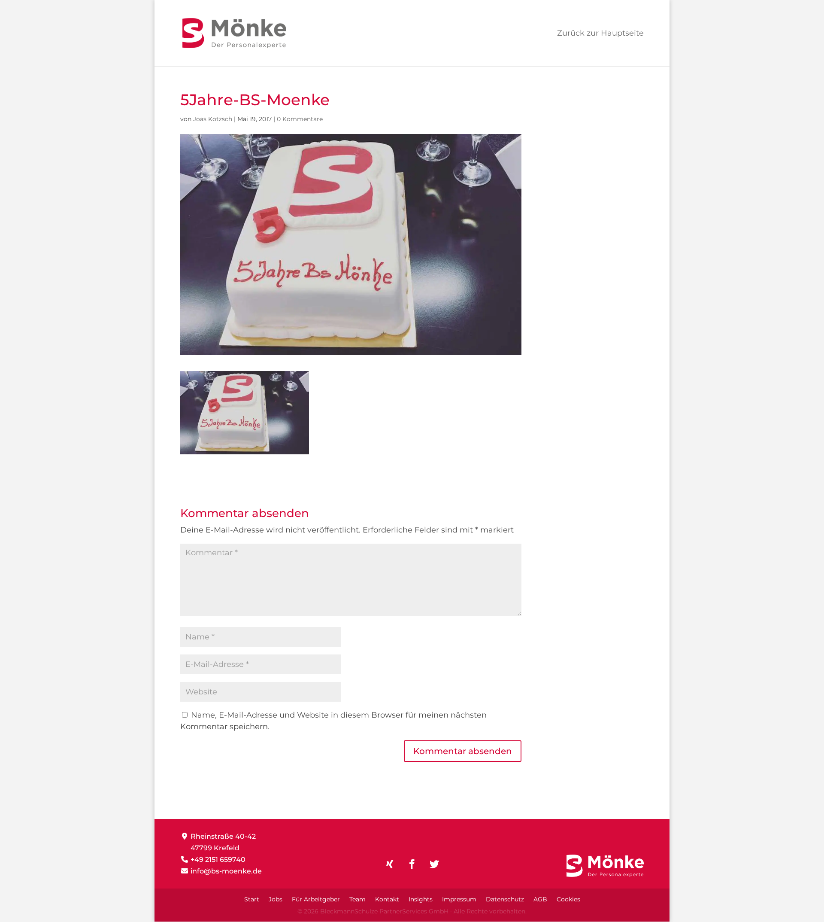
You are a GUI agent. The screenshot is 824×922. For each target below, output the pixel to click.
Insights (421, 899)
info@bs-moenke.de (226, 871)
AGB (540, 899)
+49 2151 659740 (218, 859)
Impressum (459, 899)
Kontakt (387, 899)
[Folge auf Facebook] (412, 864)
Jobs (275, 899)
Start (251, 899)
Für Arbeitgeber (316, 899)
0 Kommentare (300, 119)
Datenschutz (505, 899)
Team (357, 899)
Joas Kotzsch (212, 119)
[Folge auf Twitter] (434, 864)
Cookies (568, 899)
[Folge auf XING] (389, 864)
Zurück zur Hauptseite (600, 34)
